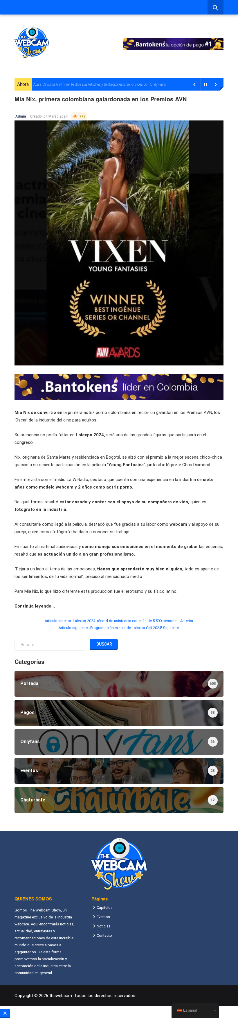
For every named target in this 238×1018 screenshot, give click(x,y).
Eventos (103, 917)
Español (189, 1010)
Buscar (103, 644)
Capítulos (105, 907)
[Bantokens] (119, 386)
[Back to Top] (5, 1013)
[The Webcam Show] (32, 42)
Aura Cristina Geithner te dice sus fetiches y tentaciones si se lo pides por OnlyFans (99, 84)
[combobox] (215, 7)
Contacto (104, 935)
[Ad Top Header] (173, 44)
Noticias (104, 926)
